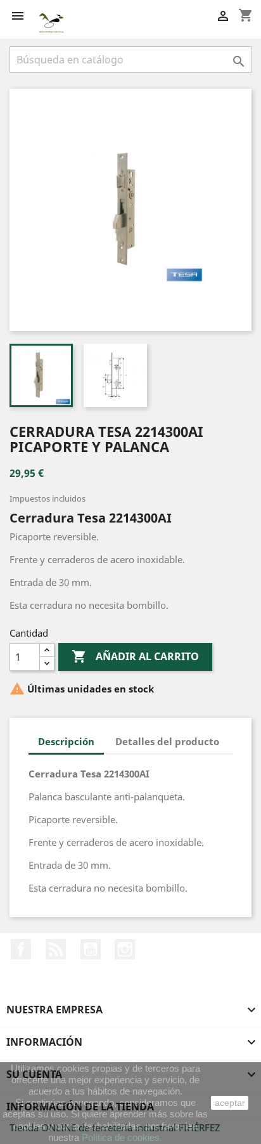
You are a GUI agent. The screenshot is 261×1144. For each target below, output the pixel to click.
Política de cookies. (122, 1137)
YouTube (90, 949)
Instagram (125, 949)
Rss (56, 949)
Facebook (21, 949)
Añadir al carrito (135, 656)
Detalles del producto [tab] (167, 741)
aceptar (230, 1103)
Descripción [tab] (66, 741)
